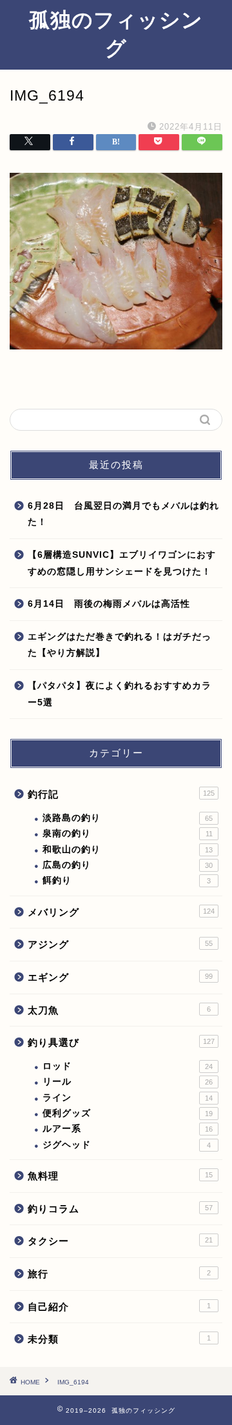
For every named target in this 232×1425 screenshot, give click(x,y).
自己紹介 (119, 1306)
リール (128, 1081)
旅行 (119, 1273)
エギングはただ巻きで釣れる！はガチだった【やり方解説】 (119, 645)
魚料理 (120, 1175)
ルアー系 (128, 1129)
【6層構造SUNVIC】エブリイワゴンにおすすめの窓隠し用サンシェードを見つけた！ (122, 563)
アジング (120, 944)
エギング (120, 977)
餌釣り (127, 880)
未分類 (119, 1338)
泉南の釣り (128, 833)
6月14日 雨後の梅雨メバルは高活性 (109, 604)
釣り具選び (121, 1042)
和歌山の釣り (128, 849)
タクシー (120, 1240)
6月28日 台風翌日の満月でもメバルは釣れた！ (123, 514)
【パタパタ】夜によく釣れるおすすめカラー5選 (119, 694)
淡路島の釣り (128, 818)
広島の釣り (128, 865)
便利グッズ (128, 1113)
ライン (128, 1098)
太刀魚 (119, 1010)
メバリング (121, 912)
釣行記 (121, 794)
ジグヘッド (127, 1145)
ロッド (128, 1066)
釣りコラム (120, 1208)
